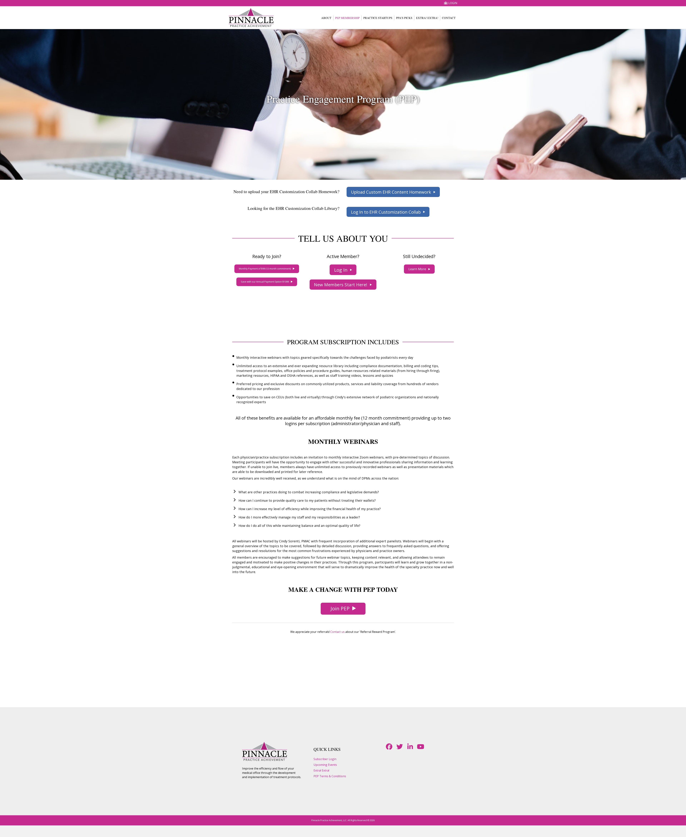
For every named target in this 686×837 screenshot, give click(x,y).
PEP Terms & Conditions (330, 776)
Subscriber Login (325, 759)
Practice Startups (377, 18)
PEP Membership (347, 18)
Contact (449, 18)
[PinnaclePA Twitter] (400, 747)
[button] (393, 192)
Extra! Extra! (427, 18)
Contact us (337, 632)
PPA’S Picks (404, 18)
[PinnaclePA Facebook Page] (389, 747)
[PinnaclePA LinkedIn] (410, 747)
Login (452, 3)
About (326, 18)
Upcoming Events (325, 765)
